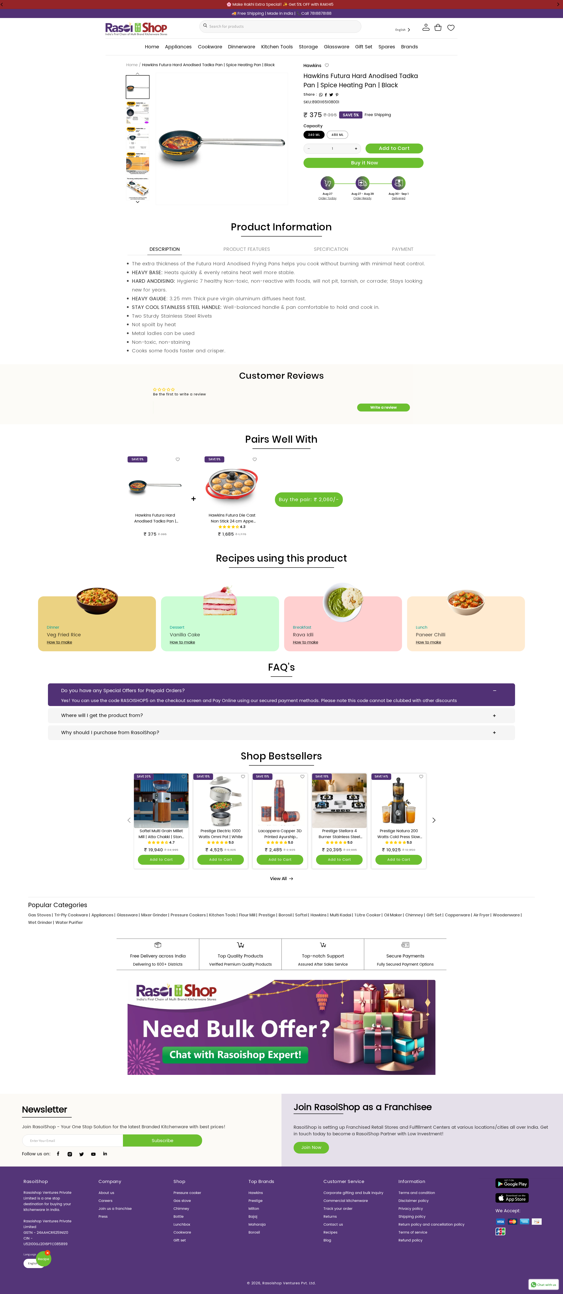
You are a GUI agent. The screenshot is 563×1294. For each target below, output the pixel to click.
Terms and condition (416, 1193)
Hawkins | (319, 915)
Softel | (302, 915)
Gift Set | (434, 915)
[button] (438, 27)
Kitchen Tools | (223, 915)
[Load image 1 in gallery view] (137, 87)
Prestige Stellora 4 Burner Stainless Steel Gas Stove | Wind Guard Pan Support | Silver (339, 834)
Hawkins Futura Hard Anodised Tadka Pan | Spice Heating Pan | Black (155, 518)
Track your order (338, 1209)
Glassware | (128, 915)
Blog (327, 1240)
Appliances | (103, 915)
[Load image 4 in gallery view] (137, 163)
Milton (254, 1209)
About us (106, 1193)
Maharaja (257, 1224)
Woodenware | (507, 915)
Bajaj (253, 1216)
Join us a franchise (115, 1209)
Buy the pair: (309, 500)
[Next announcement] (558, 4)
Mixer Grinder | (155, 915)
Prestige (256, 1201)
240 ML (314, 135)
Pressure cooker (187, 1193)
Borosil (254, 1232)
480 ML (337, 135)
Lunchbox (182, 1224)
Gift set (180, 1240)
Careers (105, 1201)
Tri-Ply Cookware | (72, 915)
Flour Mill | (248, 915)
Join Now (311, 1147)
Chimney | (415, 915)
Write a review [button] (383, 407)
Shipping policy (412, 1216)
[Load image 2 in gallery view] (137, 112)
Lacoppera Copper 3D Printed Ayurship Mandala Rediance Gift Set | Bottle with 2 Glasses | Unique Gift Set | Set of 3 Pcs (280, 834)
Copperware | (458, 915)
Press (103, 1216)
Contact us (333, 1224)
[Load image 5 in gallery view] (137, 188)
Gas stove (182, 1201)
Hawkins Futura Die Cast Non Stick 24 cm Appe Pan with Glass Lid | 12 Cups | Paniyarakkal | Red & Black (232, 518)
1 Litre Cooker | (368, 915)
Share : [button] (310, 94)
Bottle (179, 1216)
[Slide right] (137, 202)
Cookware (182, 1232)
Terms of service (412, 1232)
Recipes (330, 1232)
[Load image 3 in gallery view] (137, 137)
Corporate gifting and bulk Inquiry (353, 1193)
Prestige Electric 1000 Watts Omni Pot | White (221, 834)
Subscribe (162, 1141)
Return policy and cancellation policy (431, 1224)
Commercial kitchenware (346, 1201)
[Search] (204, 25)
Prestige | (268, 915)
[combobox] (280, 26)
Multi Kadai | (341, 915)
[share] (321, 94)
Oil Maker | (394, 915)
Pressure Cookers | (189, 915)
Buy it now (363, 163)
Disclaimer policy (413, 1201)
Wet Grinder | (41, 922)
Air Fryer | (482, 915)
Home (132, 65)
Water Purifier (69, 922)
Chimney (181, 1209)
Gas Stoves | (40, 915)
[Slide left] (137, 74)
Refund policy (410, 1240)
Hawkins (312, 65)
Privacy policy (410, 1209)
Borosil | (286, 915)
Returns (330, 1216)
